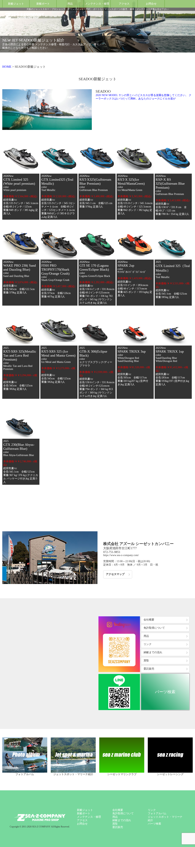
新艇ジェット (16, 3)
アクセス (124, 3)
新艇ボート (43, 3)
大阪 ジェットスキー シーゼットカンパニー (23, 15)
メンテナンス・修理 (97, 3)
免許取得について (154, 627)
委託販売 (149, 668)
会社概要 (149, 619)
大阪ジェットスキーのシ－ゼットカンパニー (40, 817)
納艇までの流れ (153, 652)
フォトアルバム (157, 813)
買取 (146, 660)
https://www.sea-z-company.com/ (121, 555)
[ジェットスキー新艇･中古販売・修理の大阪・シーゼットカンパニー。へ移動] (6, 66)
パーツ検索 (165, 692)
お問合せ (151, 3)
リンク (148, 644)
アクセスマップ (115, 574)
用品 (70, 3)
